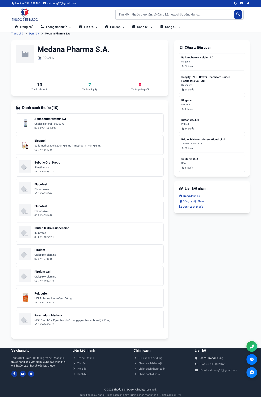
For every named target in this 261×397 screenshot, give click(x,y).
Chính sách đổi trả (149, 374)
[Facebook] (235, 3)
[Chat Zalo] (251, 359)
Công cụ (171, 27)
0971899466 (217, 364)
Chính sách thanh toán (152, 368)
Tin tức (89, 27)
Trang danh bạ (191, 195)
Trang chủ (26, 27)
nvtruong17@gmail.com (222, 370)
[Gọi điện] (251, 346)
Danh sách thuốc (192, 206)
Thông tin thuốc (57, 27)
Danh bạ (143, 27)
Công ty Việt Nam (193, 201)
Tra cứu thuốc (85, 357)
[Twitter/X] (248, 3)
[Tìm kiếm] (238, 14)
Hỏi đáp (115, 27)
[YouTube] (241, 3)
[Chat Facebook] (251, 372)
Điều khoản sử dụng (150, 357)
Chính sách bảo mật (150, 363)
